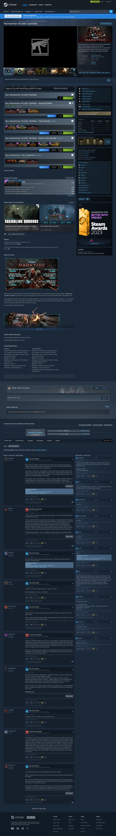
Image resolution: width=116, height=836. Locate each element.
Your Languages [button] (13, 446)
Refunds (83, 831)
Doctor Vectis (12, 606)
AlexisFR (10, 552)
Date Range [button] (40, 440)
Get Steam (99, 819)
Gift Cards (55, 831)
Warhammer (87, 157)
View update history (84, 185)
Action (83, 152)
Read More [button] (69, 486)
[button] (6, 11)
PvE (84, 72)
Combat (98, 72)
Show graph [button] (107, 440)
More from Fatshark (21, 388)
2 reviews (10, 711)
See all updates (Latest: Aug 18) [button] (16, 234)
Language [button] (30, 440)
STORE (24, 5)
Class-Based (93, 72)
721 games (10, 767)
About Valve (72, 819)
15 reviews (10, 768)
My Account (99, 828)
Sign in (7, 79)
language (108, 1)
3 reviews (10, 732)
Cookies (83, 828)
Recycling (71, 828)
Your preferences (108, 425)
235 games (10, 554)
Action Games (13, 21)
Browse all (69, 177)
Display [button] (58, 440)
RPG (92, 152)
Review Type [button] (8, 440)
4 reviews (10, 510)
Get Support (99, 825)
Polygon (19, 244)
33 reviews (10, 637)
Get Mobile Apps (100, 822)
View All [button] (71, 202)
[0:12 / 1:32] (40, 47)
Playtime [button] (49, 440)
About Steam (56, 819)
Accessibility (84, 822)
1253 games (11, 636)
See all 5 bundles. (9, 170)
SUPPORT (48, 5)
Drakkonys (11, 458)
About (41, 5)
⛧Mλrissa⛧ (11, 634)
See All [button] (70, 195)
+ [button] (109, 72)
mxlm (10, 582)
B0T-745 (10, 508)
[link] (56, 133)
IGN (9, 249)
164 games (10, 670)
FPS (87, 72)
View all (107, 406)
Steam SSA (56, 822)
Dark (107, 72)
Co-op (80, 72)
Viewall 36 (107, 141)
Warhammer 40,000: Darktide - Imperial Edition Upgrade (49, 105)
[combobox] (89, 11)
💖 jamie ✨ (11, 765)
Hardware (71, 825)
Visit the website (83, 162)
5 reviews (10, 460)
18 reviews (10, 671)
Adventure (88, 152)
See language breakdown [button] (85, 425)
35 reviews (10, 555)
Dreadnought (12, 668)
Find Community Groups (85, 192)
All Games (6, 21)
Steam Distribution (58, 828)
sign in (102, 1)
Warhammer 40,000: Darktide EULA (87, 114)
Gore (103, 72)
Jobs (70, 822)
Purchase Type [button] (19, 440)
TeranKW (10, 710)
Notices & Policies (85, 825)
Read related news (83, 187)
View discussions (83, 190)
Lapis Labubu (12, 731)
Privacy (83, 819)
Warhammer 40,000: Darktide (23, 105)
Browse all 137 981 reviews (39, 808)
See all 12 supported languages (86, 132)
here (36, 412)
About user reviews (97, 425)
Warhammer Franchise (24, 21)
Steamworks (56, 825)
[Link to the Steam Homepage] (10, 6)
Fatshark (93, 62)
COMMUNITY (33, 5)
